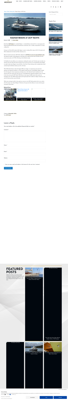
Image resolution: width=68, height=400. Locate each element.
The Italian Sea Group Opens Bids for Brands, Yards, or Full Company (53, 338)
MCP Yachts (8, 115)
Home (17, 1)
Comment (6, 129)
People (44, 1)
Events (49, 1)
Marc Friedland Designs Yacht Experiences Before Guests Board (53, 353)
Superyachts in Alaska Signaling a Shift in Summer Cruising (34, 353)
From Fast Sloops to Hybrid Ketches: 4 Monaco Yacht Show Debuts (34, 279)
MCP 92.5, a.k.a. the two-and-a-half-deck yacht (35, 54)
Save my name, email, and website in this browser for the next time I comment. (22, 164)
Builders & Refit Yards (27, 1)
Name (5, 145)
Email (5, 151)
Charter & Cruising (37, 1)
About (62, 1)
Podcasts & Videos (55, 1)
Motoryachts (10, 113)
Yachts (20, 1)
